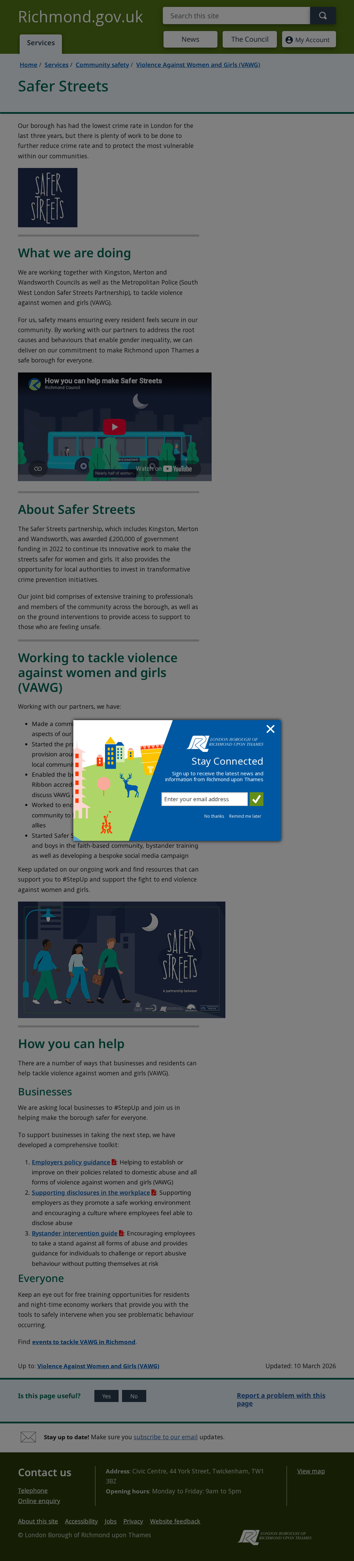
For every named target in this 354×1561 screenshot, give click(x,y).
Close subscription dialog (271, 730)
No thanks (214, 816)
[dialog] (177, 780)
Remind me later (245, 816)
